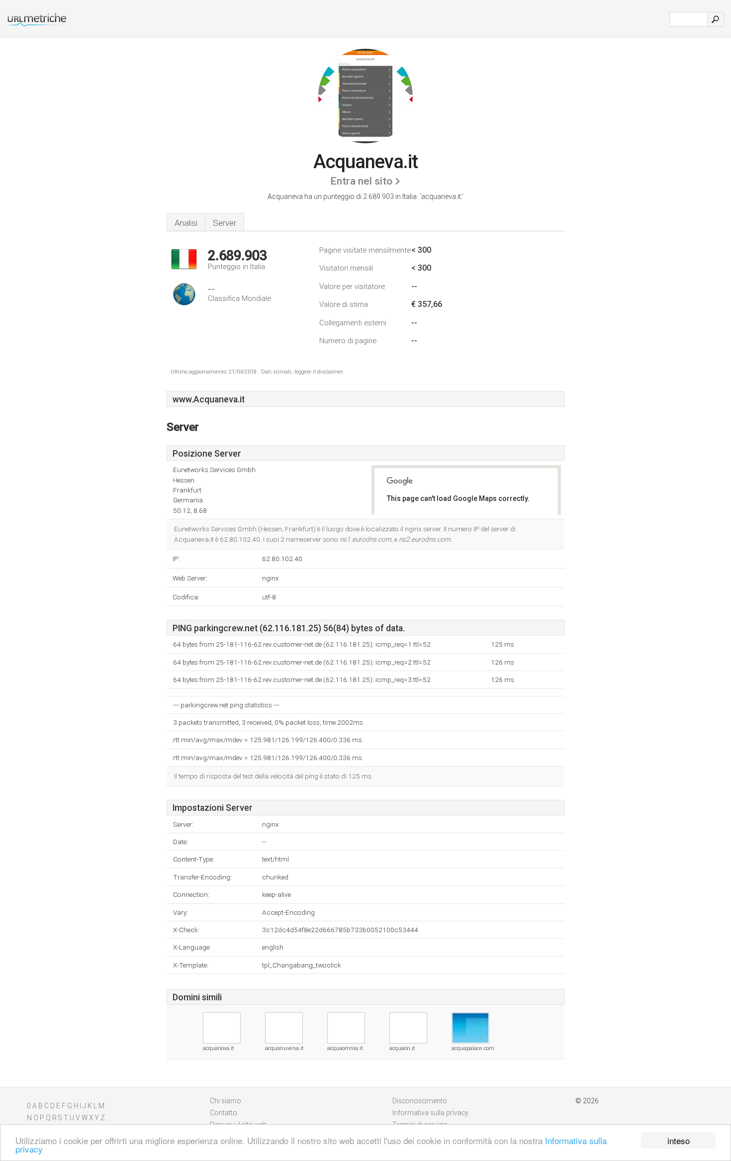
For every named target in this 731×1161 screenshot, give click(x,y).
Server (224, 223)
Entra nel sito (361, 181)
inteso (678, 1140)
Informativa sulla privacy (430, 1113)
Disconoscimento (419, 1101)
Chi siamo (225, 1101)
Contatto (223, 1113)
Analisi (186, 223)
